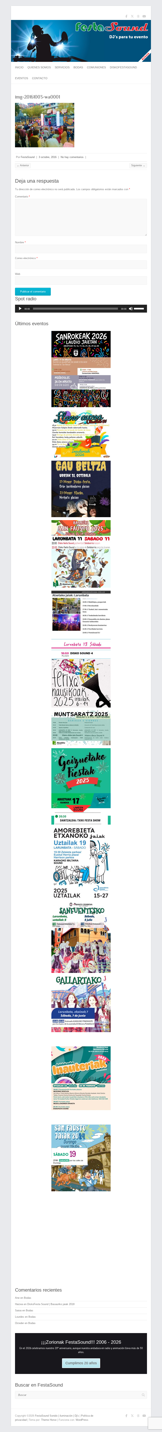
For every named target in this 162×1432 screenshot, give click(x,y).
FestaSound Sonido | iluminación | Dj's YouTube (144, 17)
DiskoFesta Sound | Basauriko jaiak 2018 (50, 1304)
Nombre (20, 242)
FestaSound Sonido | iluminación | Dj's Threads (138, 17)
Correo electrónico (26, 258)
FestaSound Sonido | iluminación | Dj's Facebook (126, 17)
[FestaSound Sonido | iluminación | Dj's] (81, 21)
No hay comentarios (72, 157)
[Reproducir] (20, 309)
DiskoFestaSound (123, 67)
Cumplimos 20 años (81, 1363)
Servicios (62, 67)
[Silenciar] (131, 309)
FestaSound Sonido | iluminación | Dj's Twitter (132, 17)
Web (17, 273)
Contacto (39, 78)
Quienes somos (39, 67)
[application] (81, 309)
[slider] (139, 308)
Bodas (78, 67)
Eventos (21, 78)
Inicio (19, 67)
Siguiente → (138, 165)
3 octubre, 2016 (48, 157)
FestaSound (28, 157)
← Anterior (23, 165)
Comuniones (96, 67)
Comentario (22, 196)
